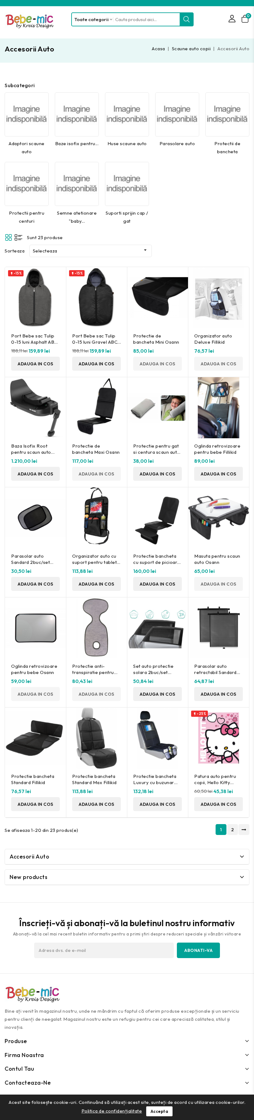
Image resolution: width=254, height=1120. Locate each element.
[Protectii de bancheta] (227, 114)
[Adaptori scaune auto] (27, 114)
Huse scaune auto (127, 143)
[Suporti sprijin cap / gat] (127, 184)
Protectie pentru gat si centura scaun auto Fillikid (156, 452)
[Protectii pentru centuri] (27, 184)
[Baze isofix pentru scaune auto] (77, 114)
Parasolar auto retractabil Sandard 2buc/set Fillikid (215, 672)
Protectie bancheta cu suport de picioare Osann (156, 562)
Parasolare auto (177, 143)
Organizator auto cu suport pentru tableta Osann (96, 562)
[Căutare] (187, 19)
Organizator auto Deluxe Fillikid (213, 339)
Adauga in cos (35, 364)
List (18, 237)
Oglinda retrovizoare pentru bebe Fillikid (217, 449)
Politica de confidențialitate (111, 1111)
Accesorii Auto (29, 856)
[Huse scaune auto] (127, 114)
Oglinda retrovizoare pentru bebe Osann (34, 669)
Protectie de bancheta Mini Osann (156, 339)
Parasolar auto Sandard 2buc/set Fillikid (30, 562)
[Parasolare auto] (177, 114)
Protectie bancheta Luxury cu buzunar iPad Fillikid (154, 782)
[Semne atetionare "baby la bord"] (77, 184)
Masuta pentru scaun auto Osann (217, 559)
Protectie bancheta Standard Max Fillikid (94, 779)
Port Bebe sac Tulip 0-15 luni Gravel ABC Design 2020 (94, 342)
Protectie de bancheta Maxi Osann (96, 449)
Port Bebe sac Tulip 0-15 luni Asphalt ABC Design (34, 342)
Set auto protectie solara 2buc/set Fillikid (153, 672)
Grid (8, 237)
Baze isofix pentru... (77, 143)
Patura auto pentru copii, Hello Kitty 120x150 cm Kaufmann (215, 785)
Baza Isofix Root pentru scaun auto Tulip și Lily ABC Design (31, 455)
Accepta (160, 1111)
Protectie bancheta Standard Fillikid (32, 779)
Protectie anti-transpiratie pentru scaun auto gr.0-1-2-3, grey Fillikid (96, 675)
